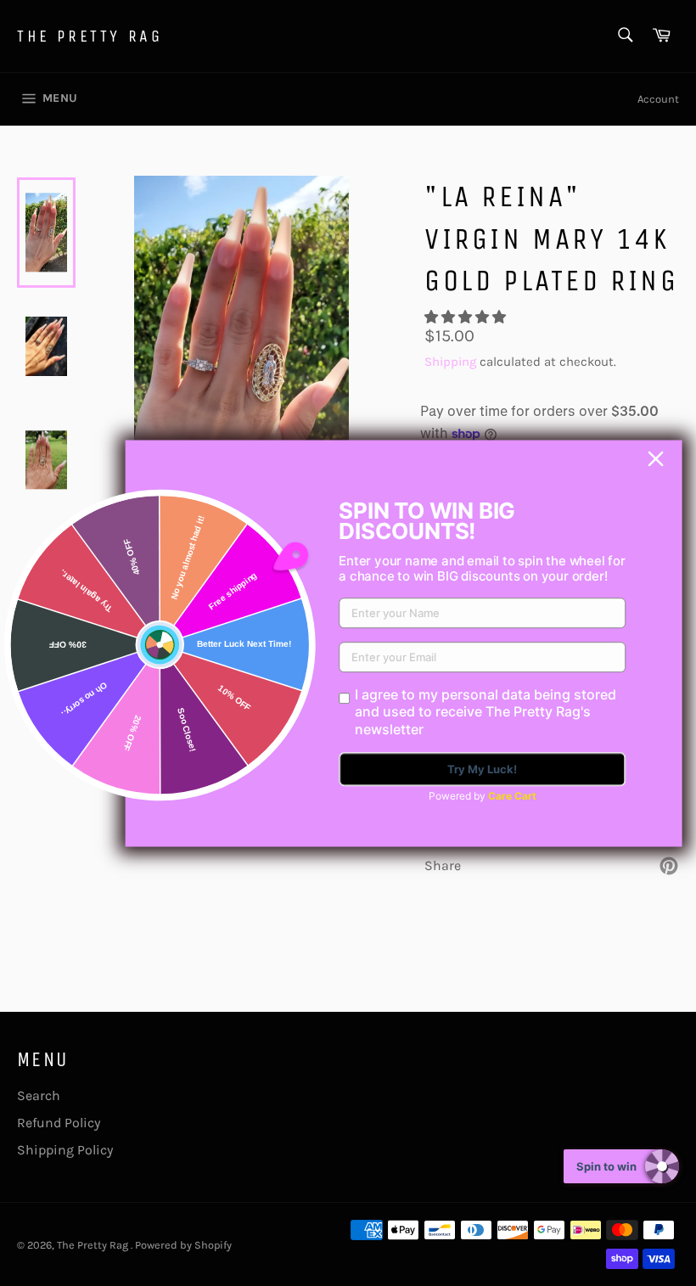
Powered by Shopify (183, 1244)
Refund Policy (58, 1123)
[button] (466, 317)
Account (658, 99)
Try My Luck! (482, 769)
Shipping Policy (65, 1150)
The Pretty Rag (89, 36)
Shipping (450, 361)
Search (38, 1095)
